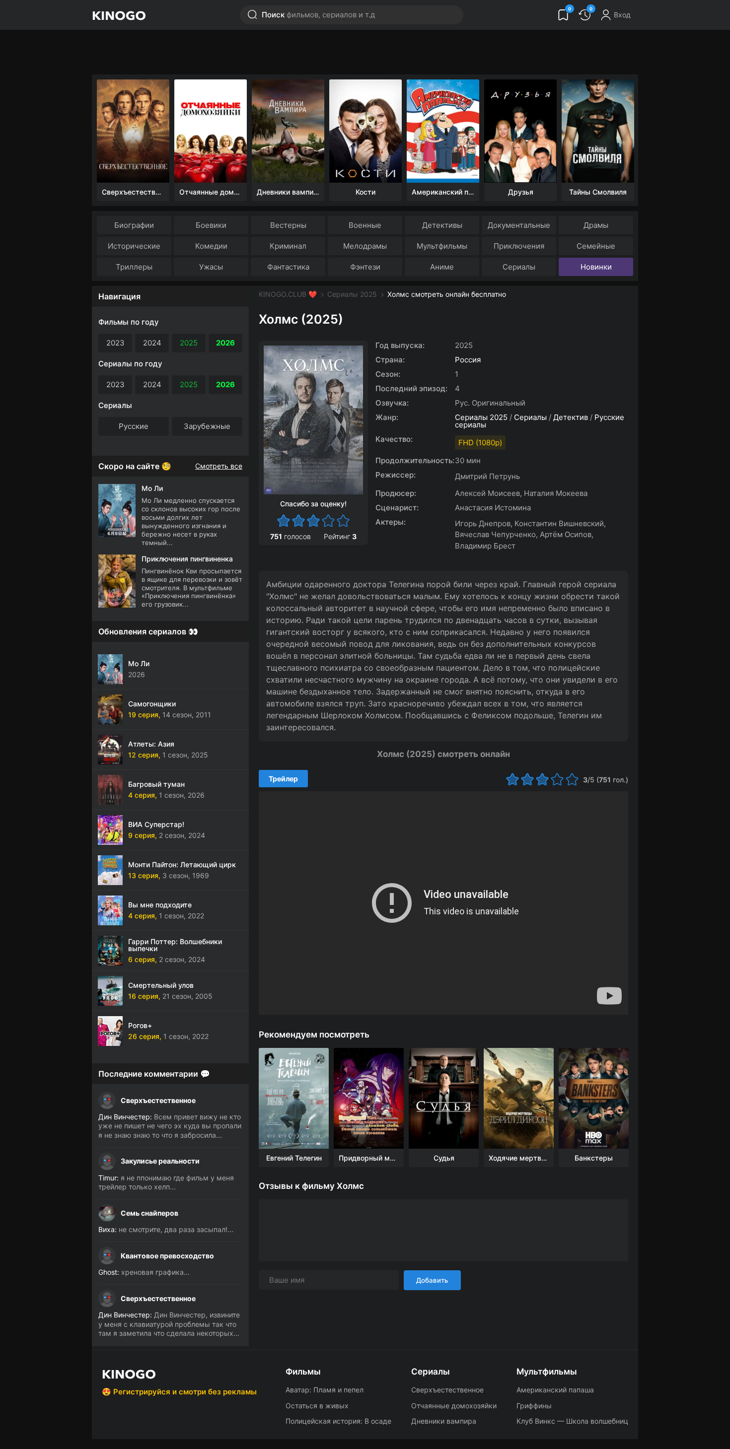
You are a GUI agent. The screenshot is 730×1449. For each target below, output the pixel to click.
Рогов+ (140, 1025)
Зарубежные (207, 426)
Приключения (519, 246)
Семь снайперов (149, 1213)
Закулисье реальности (160, 1161)
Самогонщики (152, 703)
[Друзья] (520, 131)
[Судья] (444, 1098)
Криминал (288, 246)
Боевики (211, 225)
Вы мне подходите (160, 904)
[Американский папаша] (443, 131)
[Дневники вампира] (288, 131)
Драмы (596, 225)
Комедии (211, 246)
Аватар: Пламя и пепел (325, 1389)
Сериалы (519, 267)
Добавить (432, 1280)
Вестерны (288, 225)
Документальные (519, 225)
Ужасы (211, 267)
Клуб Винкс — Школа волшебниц (572, 1421)
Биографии (134, 225)
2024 (152, 342)
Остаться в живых (317, 1405)
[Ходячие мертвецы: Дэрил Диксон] (519, 1098)
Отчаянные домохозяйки (454, 1405)
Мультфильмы (442, 246)
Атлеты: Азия (151, 744)
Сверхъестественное (158, 1100)
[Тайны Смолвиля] (598, 131)
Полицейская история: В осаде (338, 1421)
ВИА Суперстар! (156, 824)
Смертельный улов (161, 985)
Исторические (134, 246)
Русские (133, 426)
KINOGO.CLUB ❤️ (288, 294)
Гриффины (534, 1405)
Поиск (318, 14)
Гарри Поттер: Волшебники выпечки (175, 945)
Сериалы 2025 (352, 294)
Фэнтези (365, 267)
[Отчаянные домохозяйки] (210, 131)
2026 (225, 342)
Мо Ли (138, 663)
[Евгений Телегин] (294, 1098)
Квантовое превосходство (167, 1255)
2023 (115, 342)
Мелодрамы (365, 246)
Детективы (442, 225)
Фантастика (288, 267)
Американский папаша (555, 1389)
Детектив (570, 417)
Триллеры (134, 267)
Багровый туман (156, 784)
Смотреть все (218, 466)
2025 (189, 342)
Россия (468, 359)
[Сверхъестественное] (133, 131)
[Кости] (365, 131)
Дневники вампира (443, 1421)
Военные (365, 225)
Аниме (442, 267)
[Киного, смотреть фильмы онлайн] (119, 15)
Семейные (596, 246)
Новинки (596, 267)
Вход (622, 14)
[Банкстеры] (594, 1098)
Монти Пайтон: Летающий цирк (182, 864)
